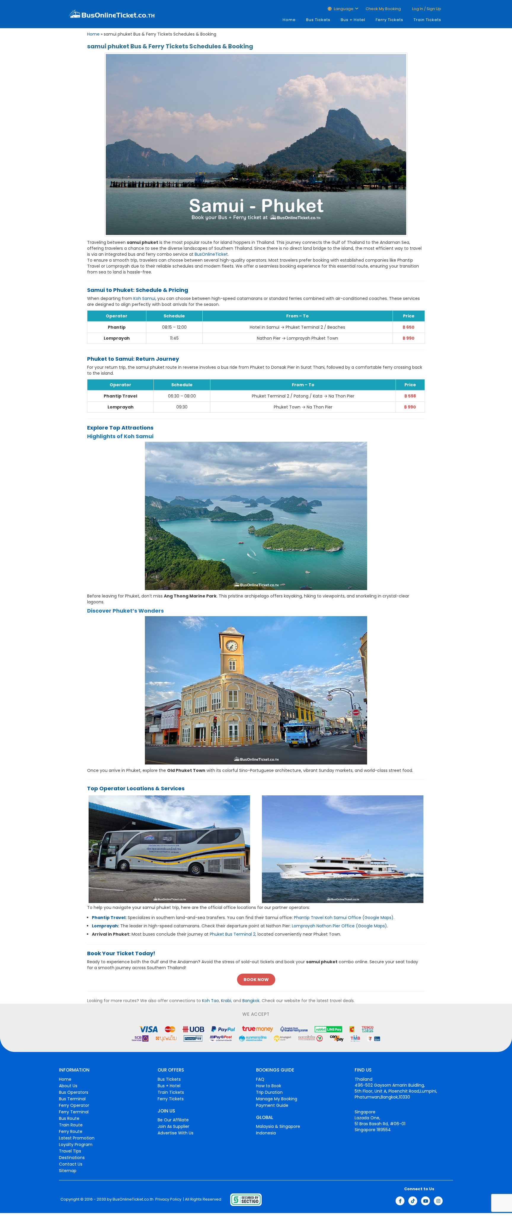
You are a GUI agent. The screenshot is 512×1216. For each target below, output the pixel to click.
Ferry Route (70, 1131)
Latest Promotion (77, 1138)
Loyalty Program (75, 1144)
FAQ (260, 1079)
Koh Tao (210, 1001)
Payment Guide (272, 1105)
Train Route (71, 1125)
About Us (68, 1086)
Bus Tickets (318, 20)
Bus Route (69, 1118)
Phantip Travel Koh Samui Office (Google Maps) (343, 918)
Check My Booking (383, 9)
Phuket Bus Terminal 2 (232, 934)
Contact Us (70, 1164)
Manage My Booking (276, 1099)
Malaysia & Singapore (278, 1126)
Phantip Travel (108, 918)
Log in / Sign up (426, 9)
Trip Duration (269, 1092)
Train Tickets (427, 20)
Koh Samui (144, 298)
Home (289, 20)
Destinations (72, 1158)
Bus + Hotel (353, 20)
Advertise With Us (175, 1133)
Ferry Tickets (389, 20)
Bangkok (251, 1001)
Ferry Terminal (74, 1112)
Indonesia (266, 1133)
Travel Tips (70, 1151)
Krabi (226, 1001)
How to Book (268, 1086)
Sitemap (67, 1171)
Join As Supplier (173, 1126)
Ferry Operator (74, 1105)
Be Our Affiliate (173, 1120)
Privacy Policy (167, 1199)
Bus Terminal (72, 1099)
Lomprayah (105, 926)
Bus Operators (73, 1092)
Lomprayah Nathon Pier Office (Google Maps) (339, 926)
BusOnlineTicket (211, 254)
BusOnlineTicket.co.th (133, 1199)
